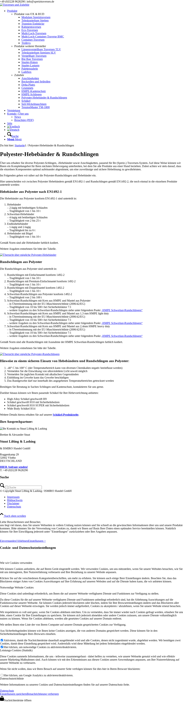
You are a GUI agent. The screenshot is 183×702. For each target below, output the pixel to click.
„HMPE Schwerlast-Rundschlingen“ (122, 310)
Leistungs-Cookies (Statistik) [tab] (16, 650)
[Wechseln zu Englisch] (13, 126)
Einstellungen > (37, 540)
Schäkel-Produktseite (65, 414)
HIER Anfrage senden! (14, 466)
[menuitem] (95, 59)
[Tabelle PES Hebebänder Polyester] (28, 254)
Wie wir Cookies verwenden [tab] (16, 562)
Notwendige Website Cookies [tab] (17, 587)
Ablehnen (22, 540)
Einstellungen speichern (13, 693)
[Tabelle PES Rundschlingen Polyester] (30, 354)
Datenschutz (7, 690)
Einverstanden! (8, 540)
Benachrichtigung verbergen (43, 693)
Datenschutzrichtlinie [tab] (12, 678)
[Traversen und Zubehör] (14, 4)
